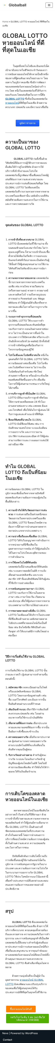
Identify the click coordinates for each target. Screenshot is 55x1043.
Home (5, 21)
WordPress (31, 1033)
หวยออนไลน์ (12, 102)
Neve (5, 1033)
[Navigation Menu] (49, 5)
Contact (7, 1039)
